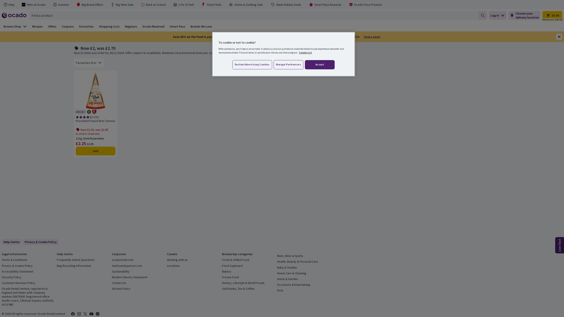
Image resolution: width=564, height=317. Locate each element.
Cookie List (305, 52)
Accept (319, 64)
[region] (283, 54)
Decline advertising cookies (252, 64)
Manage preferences (288, 64)
